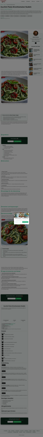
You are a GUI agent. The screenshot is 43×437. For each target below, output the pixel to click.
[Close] (28, 213)
